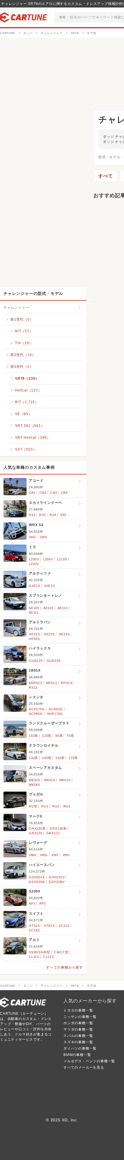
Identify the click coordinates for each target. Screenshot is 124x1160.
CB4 (64, 492)
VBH (43, 537)
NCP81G (56, 709)
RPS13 (66, 683)
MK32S (34, 780)
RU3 (66, 806)
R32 (32, 515)
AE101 (48, 608)
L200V (48, 559)
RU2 (55, 806)
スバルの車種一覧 (78, 1036)
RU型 (33, 806)
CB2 (43, 492)
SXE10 (49, 585)
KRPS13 (35, 683)
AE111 (34, 612)
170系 (73, 758)
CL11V (34, 956)
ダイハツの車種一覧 (80, 1048)
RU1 (44, 806)
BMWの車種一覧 (77, 1055)
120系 (46, 735)
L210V (34, 564)
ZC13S (34, 930)
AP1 (32, 903)
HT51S (34, 925)
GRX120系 (37, 828)
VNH (66, 855)
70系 (70, 735)
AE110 (63, 608)
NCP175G (37, 709)
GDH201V (57, 877)
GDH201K (37, 877)
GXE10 (34, 585)
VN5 (55, 855)
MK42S (49, 780)
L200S (34, 559)
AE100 (34, 608)
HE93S (34, 639)
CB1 (32, 492)
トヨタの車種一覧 (78, 1010)
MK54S (34, 784)
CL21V (48, 956)
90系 (59, 735)
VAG (32, 537)
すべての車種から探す (64, 967)
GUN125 (36, 660)
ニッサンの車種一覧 (80, 1017)
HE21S (34, 634)
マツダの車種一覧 (78, 1029)
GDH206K (37, 882)
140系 (46, 758)
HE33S (64, 634)
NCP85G (36, 713)
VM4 (32, 855)
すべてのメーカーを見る (83, 1067)
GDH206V (57, 882)
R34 (53, 515)
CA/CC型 (61, 952)
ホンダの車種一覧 (78, 1023)
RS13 (33, 687)
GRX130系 (58, 828)
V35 (63, 515)
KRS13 (51, 683)
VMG (44, 855)
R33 (42, 515)
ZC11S (64, 925)
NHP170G (55, 713)
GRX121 (53, 833)
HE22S (49, 634)
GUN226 (54, 660)
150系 (33, 735)
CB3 (53, 492)
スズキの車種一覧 (78, 1042)
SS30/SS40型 (39, 952)
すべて (105, 176)
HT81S (49, 925)
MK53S (65, 780)
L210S (62, 559)
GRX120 (35, 833)
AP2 (42, 903)
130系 (33, 758)
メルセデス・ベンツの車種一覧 (89, 1061)
